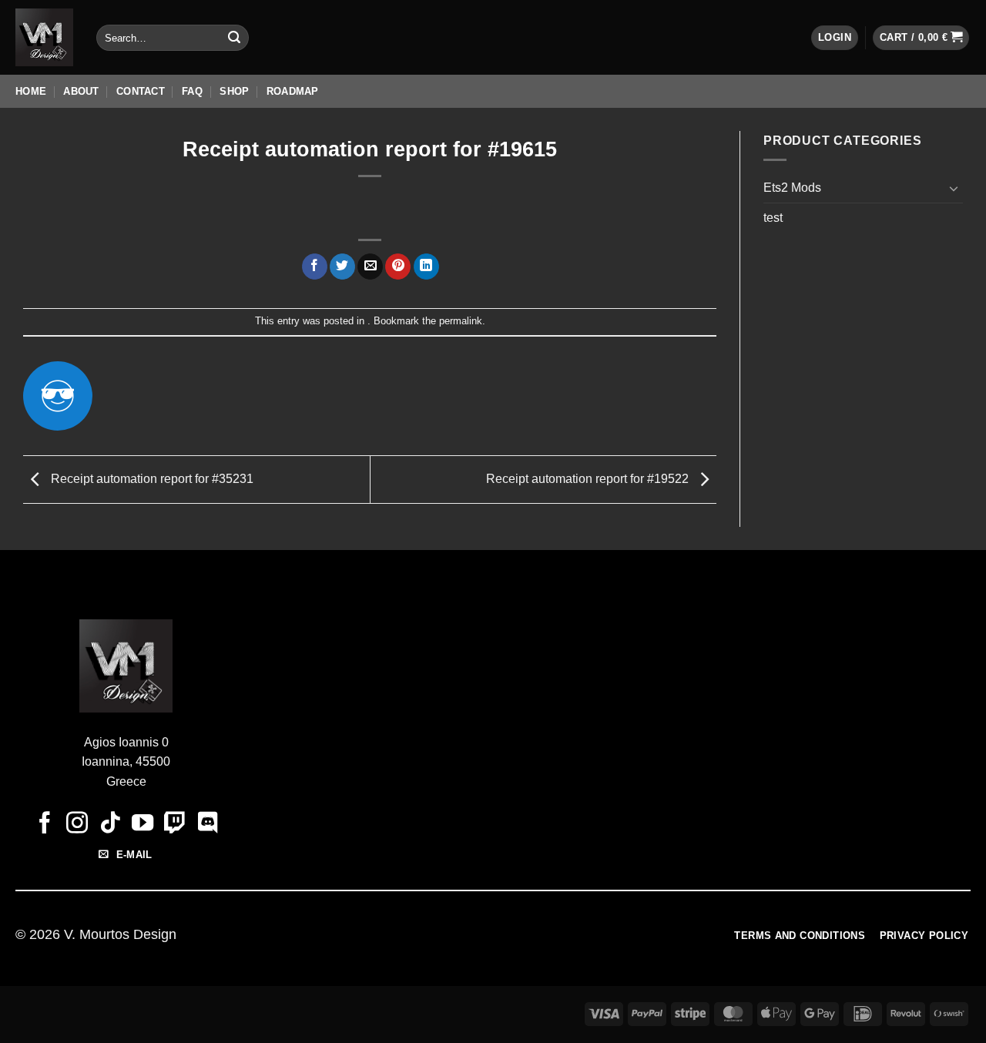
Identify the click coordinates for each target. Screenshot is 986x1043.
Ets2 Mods (792, 187)
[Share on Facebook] (314, 266)
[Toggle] (953, 188)
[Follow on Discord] (207, 824)
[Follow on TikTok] (109, 824)
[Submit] (234, 38)
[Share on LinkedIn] (426, 266)
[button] (834, 38)
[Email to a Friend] (370, 266)
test (773, 217)
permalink (460, 321)
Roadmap (293, 91)
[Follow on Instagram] (77, 824)
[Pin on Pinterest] (398, 266)
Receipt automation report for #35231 (150, 478)
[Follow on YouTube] (142, 824)
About (81, 91)
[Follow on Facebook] (44, 824)
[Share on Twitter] (342, 266)
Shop (234, 91)
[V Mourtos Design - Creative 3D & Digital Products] (44, 37)
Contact (140, 91)
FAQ (192, 91)
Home (30, 91)
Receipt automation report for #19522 (589, 478)
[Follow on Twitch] (175, 824)
